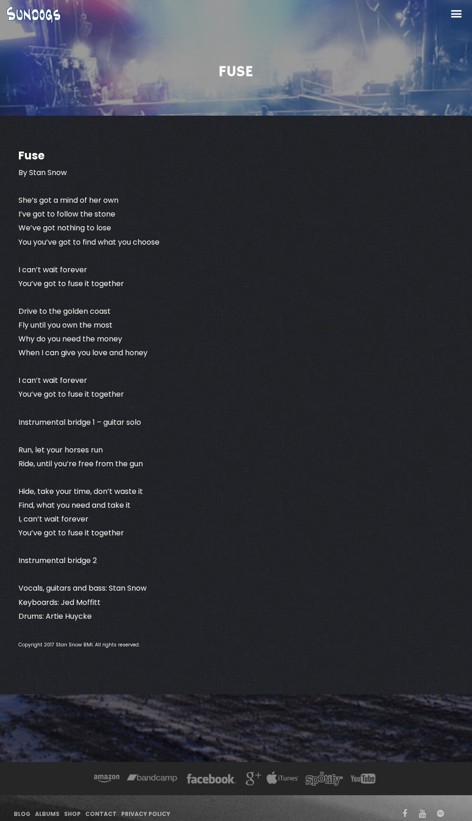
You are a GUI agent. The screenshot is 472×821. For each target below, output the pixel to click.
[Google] (252, 779)
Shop (72, 814)
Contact (101, 814)
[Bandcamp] (152, 779)
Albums (47, 814)
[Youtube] (363, 779)
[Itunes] (282, 779)
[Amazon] (106, 779)
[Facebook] (211, 779)
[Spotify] (324, 779)
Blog (22, 814)
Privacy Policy (145, 814)
